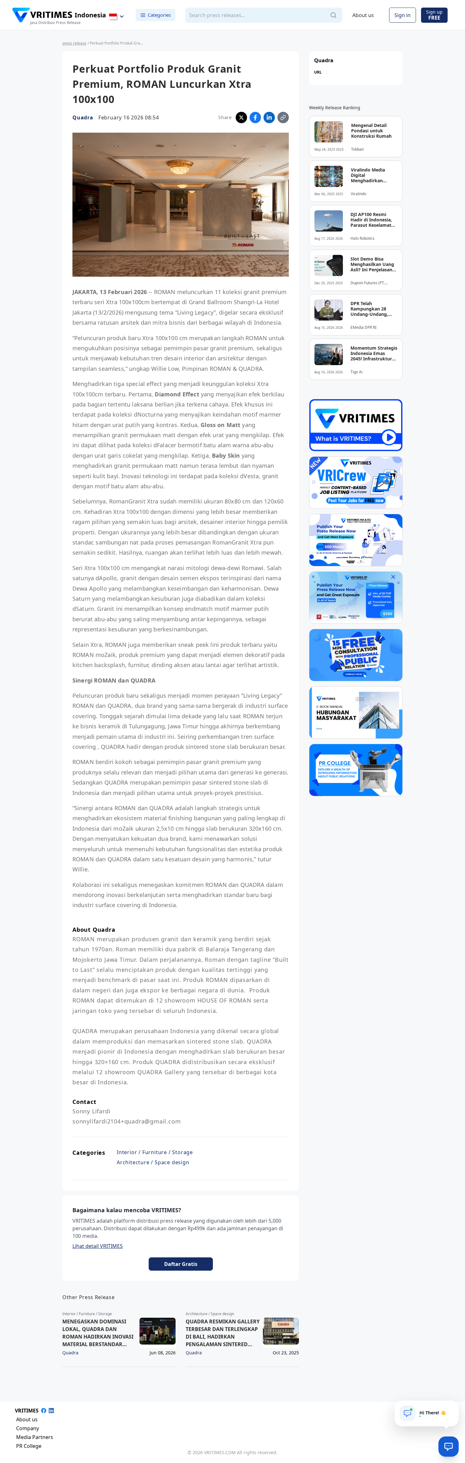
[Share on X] (241, 117)
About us (363, 15)
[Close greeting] (451, 1408)
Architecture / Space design (153, 1162)
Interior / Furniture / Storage (155, 1152)
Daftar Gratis (180, 1264)
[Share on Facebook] (255, 117)
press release (74, 43)
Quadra (82, 117)
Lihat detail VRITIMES (97, 1246)
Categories (159, 15)
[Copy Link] (283, 117)
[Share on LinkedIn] (269, 117)
